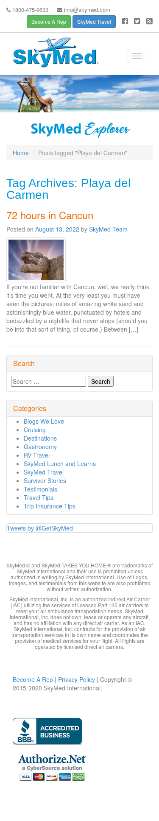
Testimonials (40, 489)
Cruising (35, 429)
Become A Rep (48, 21)
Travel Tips (38, 497)
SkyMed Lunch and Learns (60, 463)
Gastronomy (40, 446)
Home (21, 152)
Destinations (40, 438)
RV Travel (37, 455)
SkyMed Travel (94, 21)
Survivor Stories (45, 480)
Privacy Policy (75, 679)
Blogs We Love (44, 421)
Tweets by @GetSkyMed (40, 528)
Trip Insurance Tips (49, 506)
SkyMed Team (108, 229)
